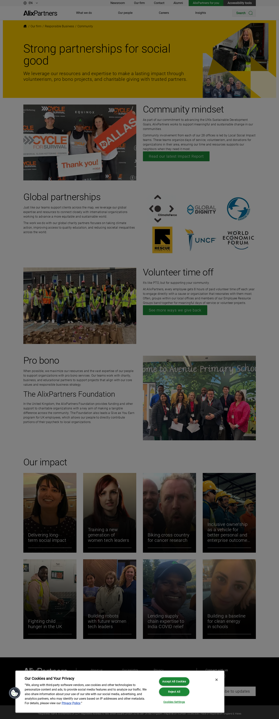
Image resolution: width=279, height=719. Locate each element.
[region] (120, 691)
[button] (15, 693)
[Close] (216, 680)
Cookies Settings (174, 702)
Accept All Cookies (174, 681)
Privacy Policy (71, 703)
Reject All (174, 691)
